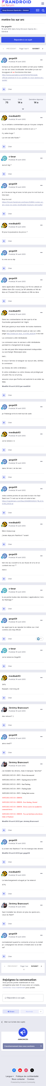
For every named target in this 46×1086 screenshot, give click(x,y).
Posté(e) (17, 62)
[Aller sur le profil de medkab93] (4, 117)
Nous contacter (18, 1079)
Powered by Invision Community (23, 1082)
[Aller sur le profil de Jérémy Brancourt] (4, 709)
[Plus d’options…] (41, 60)
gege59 (8, 26)
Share (11, 1011)
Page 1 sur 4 (24, 49)
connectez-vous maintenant (14, 987)
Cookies (30, 1079)
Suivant (36, 49)
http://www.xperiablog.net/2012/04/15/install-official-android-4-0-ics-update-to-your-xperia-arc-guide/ (23, 77)
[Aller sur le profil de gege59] (4, 60)
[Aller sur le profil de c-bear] (4, 158)
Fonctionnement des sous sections (19, 1046)
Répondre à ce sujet (23, 40)
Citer (10, 89)
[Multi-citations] (4, 89)
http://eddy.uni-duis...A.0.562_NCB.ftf (21, 334)
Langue (9, 1076)
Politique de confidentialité (27, 1076)
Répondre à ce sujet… (16, 998)
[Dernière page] (42, 49)
